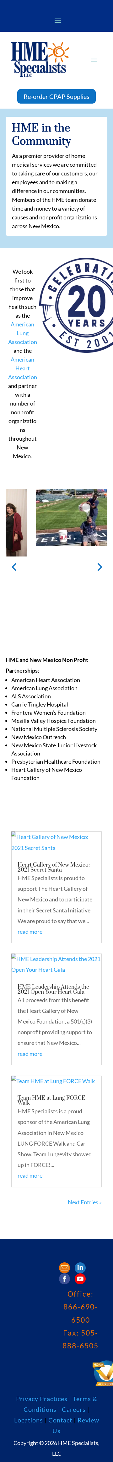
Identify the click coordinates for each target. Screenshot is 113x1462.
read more (30, 931)
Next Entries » (85, 1202)
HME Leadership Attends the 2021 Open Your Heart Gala (53, 990)
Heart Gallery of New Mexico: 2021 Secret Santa (54, 867)
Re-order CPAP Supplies (56, 96)
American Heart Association (22, 368)
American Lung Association (22, 333)
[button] (14, 566)
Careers (74, 1409)
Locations (29, 1420)
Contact (60, 1420)
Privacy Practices (41, 1398)
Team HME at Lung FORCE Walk (51, 1101)
